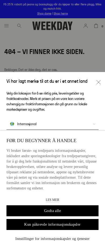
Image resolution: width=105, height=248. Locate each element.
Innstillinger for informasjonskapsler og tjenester (52, 239)
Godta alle (52, 211)
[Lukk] (98, 82)
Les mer (52, 200)
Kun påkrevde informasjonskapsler (52, 224)
